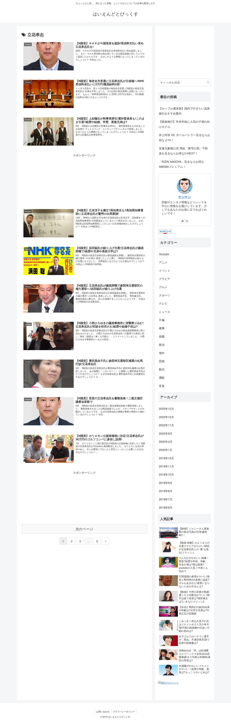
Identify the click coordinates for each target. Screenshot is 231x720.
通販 (162, 377)
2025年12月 (166, 408)
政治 (162, 344)
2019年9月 (165, 483)
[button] (208, 82)
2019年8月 (165, 491)
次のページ (84, 528)
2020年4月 (165, 441)
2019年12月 (166, 458)
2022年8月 (165, 433)
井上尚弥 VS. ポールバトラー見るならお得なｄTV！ (184, 137)
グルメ (163, 287)
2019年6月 (165, 507)
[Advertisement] (84, 180)
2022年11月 (166, 425)
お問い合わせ (103, 711)
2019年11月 (166, 466)
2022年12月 (166, 417)
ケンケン (184, 197)
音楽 (162, 386)
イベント (164, 270)
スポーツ (164, 295)
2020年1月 (165, 450)
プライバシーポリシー (124, 711)
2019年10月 (166, 474)
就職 (162, 336)
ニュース (164, 312)
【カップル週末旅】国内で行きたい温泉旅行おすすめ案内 (184, 110)
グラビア (164, 279)
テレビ (163, 303)
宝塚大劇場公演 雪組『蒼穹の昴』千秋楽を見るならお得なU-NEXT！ (183, 150)
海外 (162, 353)
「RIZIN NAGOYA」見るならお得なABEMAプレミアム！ (181, 164)
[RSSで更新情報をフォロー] (187, 221)
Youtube (164, 254)
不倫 (162, 320)
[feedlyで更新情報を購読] (182, 221)
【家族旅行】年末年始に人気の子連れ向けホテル (184, 123)
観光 (162, 369)
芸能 (162, 361)
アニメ (163, 262)
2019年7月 (165, 499)
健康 (162, 328)
